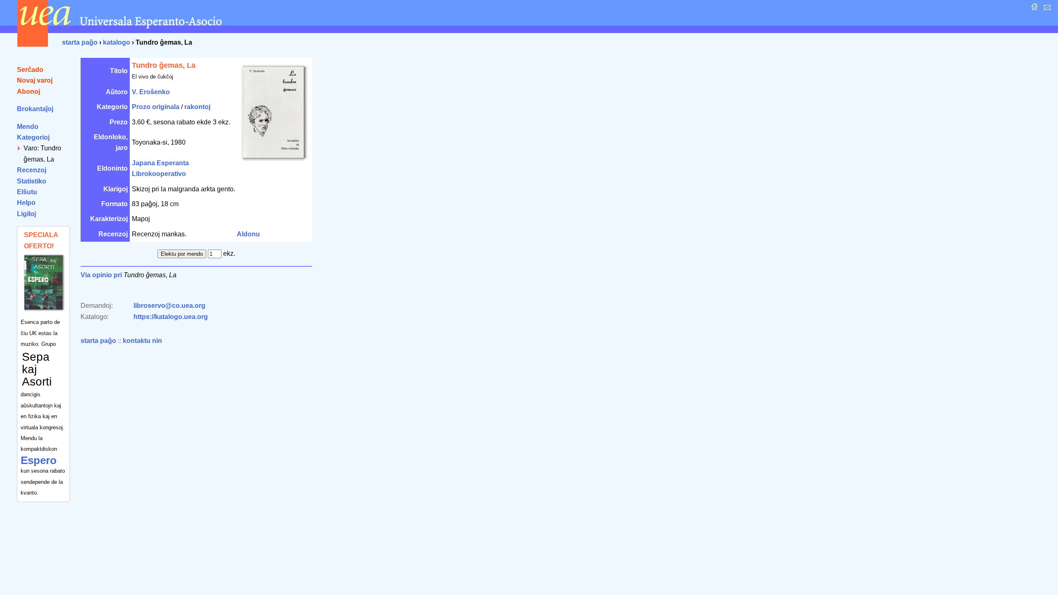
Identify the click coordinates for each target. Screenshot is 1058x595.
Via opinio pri (101, 274)
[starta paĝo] (1033, 8)
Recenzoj (31, 170)
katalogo (116, 42)
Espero (39, 460)
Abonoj (28, 91)
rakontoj (197, 106)
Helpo (26, 202)
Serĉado (30, 69)
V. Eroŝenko (151, 91)
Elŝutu (27, 191)
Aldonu (248, 234)
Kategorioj (33, 137)
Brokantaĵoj (35, 108)
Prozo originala (155, 106)
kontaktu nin (142, 340)
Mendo (27, 126)
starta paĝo (80, 42)
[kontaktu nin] (1046, 8)
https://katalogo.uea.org (170, 316)
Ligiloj (26, 213)
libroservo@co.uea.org (169, 305)
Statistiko (31, 181)
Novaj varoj (34, 80)
